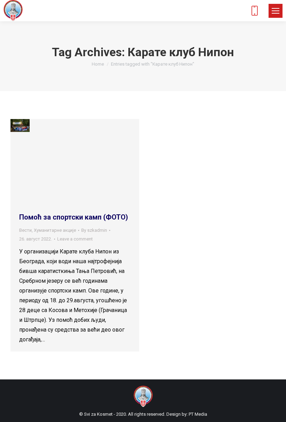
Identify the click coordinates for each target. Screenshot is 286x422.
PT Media (198, 414)
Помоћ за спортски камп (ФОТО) (73, 217)
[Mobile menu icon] (276, 11)
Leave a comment (75, 239)
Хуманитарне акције (55, 230)
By (94, 230)
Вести (25, 230)
